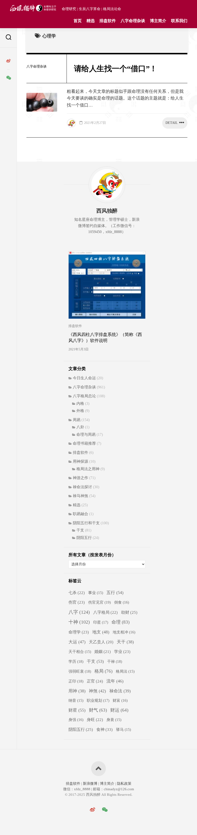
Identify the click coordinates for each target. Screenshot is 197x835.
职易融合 (80, 514)
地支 (100, 632)
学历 (75, 661)
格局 (103, 671)
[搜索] (8, 38)
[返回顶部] (98, 768)
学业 (122, 651)
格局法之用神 (87, 469)
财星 (77, 710)
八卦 (80, 427)
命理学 (78, 632)
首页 (78, 21)
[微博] (8, 60)
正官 (95, 681)
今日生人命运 (84, 378)
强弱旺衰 (79, 671)
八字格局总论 (84, 396)
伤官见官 (99, 602)
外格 (80, 411)
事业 (95, 593)
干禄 (114, 661)
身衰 (113, 720)
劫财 (129, 612)
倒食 (121, 602)
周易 (76, 420)
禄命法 (120, 691)
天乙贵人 (101, 642)
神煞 (97, 691)
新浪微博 (90, 783)
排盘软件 (107, 21)
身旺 (95, 719)
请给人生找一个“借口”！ (115, 68)
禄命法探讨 (82, 487)
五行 (114, 592)
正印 (75, 681)
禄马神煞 (80, 496)
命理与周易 (86, 434)
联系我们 (179, 21)
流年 (114, 681)
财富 (120, 700)
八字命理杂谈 (133, 21)
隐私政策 (123, 783)
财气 (98, 710)
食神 (104, 729)
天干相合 (79, 652)
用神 (77, 691)
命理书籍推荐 (84, 443)
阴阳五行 (84, 538)
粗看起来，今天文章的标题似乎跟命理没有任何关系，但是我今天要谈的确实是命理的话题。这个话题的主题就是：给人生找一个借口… (125, 98)
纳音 (75, 700)
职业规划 (98, 700)
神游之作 (80, 478)
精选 (90, 21)
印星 (100, 622)
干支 (80, 530)
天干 (125, 641)
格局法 (125, 671)
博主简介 (158, 21)
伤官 (76, 602)
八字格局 (105, 612)
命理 (120, 622)
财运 (119, 710)
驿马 (123, 729)
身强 (75, 720)
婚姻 (102, 651)
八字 (79, 612)
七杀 (76, 592)
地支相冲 (124, 632)
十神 (79, 622)
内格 (80, 403)
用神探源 (80, 461)
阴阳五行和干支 (86, 523)
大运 (77, 641)
